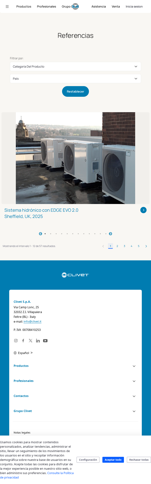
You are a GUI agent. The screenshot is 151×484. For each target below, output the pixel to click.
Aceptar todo (113, 459)
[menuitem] (24, 6)
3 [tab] (56, 234)
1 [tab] (45, 234)
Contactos (21, 396)
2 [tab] (50, 234)
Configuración (88, 459)
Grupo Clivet (23, 411)
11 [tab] (100, 234)
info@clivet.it (32, 321)
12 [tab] (106, 234)
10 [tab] (95, 234)
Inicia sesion (134, 6)
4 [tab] (62, 234)
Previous (40, 234)
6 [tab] (73, 234)
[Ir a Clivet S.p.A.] (75, 6)
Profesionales (24, 381)
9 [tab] (89, 234)
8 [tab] (84, 234)
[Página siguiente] (146, 246)
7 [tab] (78, 234)
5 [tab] (67, 234)
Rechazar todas (139, 459)
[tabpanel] (75, 170)
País (16, 79)
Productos (21, 366)
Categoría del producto (28, 66)
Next (110, 234)
